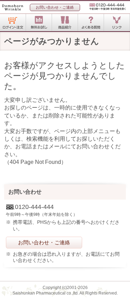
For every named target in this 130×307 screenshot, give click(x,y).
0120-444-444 (104, 6)
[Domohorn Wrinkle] (16, 9)
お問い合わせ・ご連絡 (55, 7)
